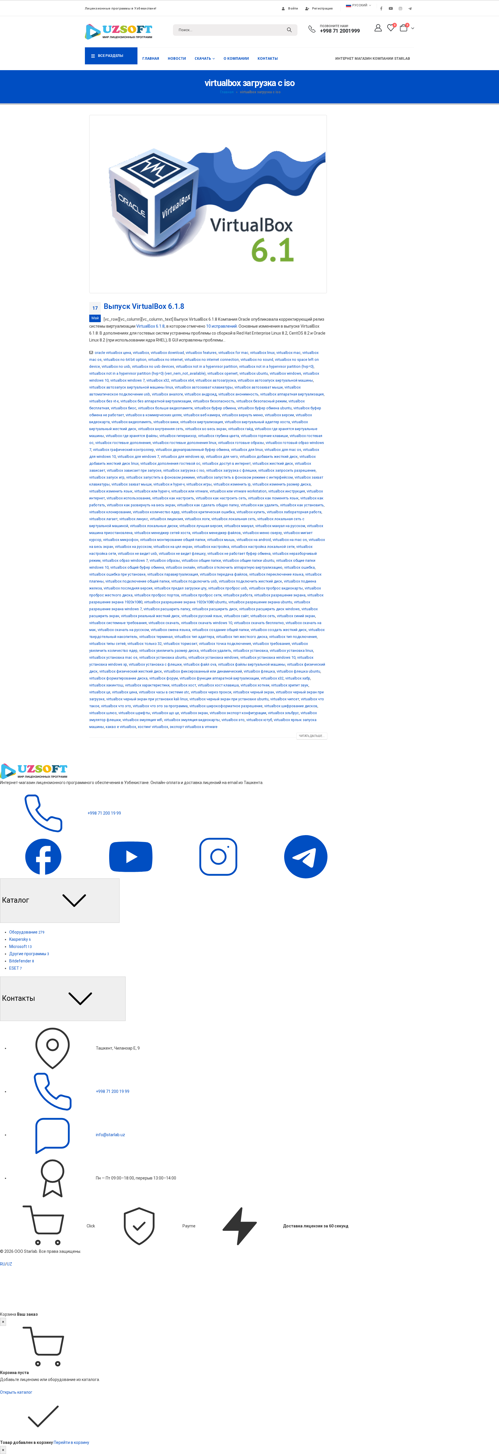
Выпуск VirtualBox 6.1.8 (144, 306)
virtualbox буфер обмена (215, 408)
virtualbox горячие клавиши (264, 436)
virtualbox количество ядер (156, 512)
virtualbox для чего (222, 456)
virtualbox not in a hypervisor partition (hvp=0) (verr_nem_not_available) (147, 373)
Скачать (203, 58)
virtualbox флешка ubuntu (298, 671)
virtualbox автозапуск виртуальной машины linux (131, 387)
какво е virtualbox (121, 727)
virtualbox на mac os (290, 539)
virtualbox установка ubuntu (163, 657)
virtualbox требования (271, 643)
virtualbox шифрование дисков (290, 706)
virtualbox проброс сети (201, 595)
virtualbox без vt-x (104, 401)
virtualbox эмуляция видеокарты (192, 720)
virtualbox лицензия (166, 519)
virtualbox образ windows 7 (125, 560)
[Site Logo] (118, 32)
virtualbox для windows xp (182, 456)
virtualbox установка (250, 650)
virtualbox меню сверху (262, 533)
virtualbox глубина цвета (218, 436)
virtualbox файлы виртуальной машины (251, 664)
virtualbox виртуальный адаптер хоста (257, 422)
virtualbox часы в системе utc (164, 692)
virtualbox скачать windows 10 (206, 623)
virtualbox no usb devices (153, 366)
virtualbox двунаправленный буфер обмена (192, 449)
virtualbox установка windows (213, 657)
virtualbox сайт (236, 616)
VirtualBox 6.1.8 (150, 326)
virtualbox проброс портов (156, 595)
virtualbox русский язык (201, 616)
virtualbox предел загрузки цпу (180, 588)
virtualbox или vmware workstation (238, 491)
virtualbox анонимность (238, 394)
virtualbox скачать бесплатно (259, 623)
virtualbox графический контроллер (123, 449)
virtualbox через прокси (211, 692)
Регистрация (322, 8)
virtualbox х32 (272, 678)
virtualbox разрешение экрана (280, 595)
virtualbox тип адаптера (194, 636)
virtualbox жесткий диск (272, 463)
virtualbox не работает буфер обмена (239, 553)
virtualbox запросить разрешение (287, 470)
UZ (9, 1264)
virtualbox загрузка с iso (183, 470)
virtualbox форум (163, 678)
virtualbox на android (254, 539)
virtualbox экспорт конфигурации (238, 713)
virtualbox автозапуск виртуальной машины (275, 380)
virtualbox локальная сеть (233, 519)
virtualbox (141, 352)
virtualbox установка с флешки (155, 664)
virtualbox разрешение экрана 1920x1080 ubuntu (185, 602)
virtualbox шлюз (103, 713)
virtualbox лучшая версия (200, 526)
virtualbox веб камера (201, 415)
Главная (150, 58)
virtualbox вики (165, 422)
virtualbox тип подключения (293, 636)
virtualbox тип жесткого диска (241, 636)
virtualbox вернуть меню (242, 415)
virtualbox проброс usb (227, 588)
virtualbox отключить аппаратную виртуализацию (239, 567)
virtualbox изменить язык (111, 491)
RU (2, 1264)
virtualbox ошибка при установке (117, 574)
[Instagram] (400, 8)
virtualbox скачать (163, 623)
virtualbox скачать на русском (123, 630)
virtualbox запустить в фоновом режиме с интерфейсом (245, 477)
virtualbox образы (165, 560)
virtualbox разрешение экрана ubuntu (260, 602)
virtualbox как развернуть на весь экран (141, 505)
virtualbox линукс (133, 519)
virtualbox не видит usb (137, 553)
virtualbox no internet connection (212, 359)
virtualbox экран (194, 713)
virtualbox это (233, 720)
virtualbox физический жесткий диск (130, 671)
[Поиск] (289, 30)
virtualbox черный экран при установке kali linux (147, 699)
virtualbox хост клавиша (218, 685)
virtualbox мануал (239, 526)
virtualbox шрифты (134, 713)
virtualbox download (167, 352)
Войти (293, 8)
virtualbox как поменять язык (273, 498)
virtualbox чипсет (284, 699)
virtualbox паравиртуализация (172, 574)
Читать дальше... (312, 736)
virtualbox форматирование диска (118, 678)
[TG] (305, 856)
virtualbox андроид (201, 394)
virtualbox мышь (221, 539)
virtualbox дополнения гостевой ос (170, 463)
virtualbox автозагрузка (215, 380)
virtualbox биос (123, 408)
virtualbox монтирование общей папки (172, 539)
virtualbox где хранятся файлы (132, 436)
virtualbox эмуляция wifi (142, 720)
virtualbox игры (199, 484)
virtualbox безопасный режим (261, 401)
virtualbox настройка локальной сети (263, 546)
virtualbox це (99, 692)
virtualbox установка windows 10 (267, 657)
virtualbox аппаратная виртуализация (292, 394)
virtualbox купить (251, 512)
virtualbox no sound (257, 359)
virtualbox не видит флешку (182, 553)
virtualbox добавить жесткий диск (269, 456)
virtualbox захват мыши (131, 484)
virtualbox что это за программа (160, 706)
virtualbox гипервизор (177, 436)
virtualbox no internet (165, 359)
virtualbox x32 (157, 380)
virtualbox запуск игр (106, 477)
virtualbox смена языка (170, 630)
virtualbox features (201, 352)
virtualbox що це (165, 713)
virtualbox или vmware (189, 491)
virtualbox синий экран (296, 616)
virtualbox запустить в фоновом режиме (160, 477)
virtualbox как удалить (259, 505)
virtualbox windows (285, 373)
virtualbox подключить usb (194, 581)
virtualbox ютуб (259, 720)
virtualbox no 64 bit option (124, 359)
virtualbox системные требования (118, 623)
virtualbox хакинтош (106, 685)
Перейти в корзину (71, 1442)
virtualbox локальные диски (154, 526)
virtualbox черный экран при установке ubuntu (229, 699)
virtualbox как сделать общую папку (208, 505)
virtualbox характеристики (147, 685)
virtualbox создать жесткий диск (279, 630)
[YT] (131, 856)
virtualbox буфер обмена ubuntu (265, 408)
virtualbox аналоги (167, 394)
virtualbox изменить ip (232, 484)
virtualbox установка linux (291, 650)
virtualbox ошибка (299, 567)
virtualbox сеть (262, 616)
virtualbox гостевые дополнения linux (184, 443)
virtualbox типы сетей (107, 643)
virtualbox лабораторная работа (294, 512)
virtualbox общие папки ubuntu (248, 560)
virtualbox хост (183, 685)
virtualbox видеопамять (131, 422)
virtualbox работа (237, 595)
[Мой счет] (378, 27)
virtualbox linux (262, 352)
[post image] (208, 204)
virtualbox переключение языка (276, 574)
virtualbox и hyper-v (169, 484)
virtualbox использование (128, 498)
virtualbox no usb (116, 366)
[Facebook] (381, 8)
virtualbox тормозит (180, 643)
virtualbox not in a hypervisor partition (206, 366)
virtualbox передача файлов (223, 574)
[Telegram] (410, 8)
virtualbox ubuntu (253, 373)
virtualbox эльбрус (283, 713)
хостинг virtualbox (153, 727)
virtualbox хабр (297, 678)
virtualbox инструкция (286, 491)
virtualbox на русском (133, 546)
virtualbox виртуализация (201, 422)
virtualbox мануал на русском (280, 526)
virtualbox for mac (233, 352)
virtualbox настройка (211, 546)
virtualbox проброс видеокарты (276, 588)
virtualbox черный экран (253, 692)
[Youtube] (391, 8)
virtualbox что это (116, 706)
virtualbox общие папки (201, 560)
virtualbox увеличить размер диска (169, 650)
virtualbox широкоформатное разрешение (225, 706)
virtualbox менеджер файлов (216, 533)
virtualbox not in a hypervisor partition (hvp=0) (276, 366)
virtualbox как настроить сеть (221, 498)
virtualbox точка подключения (225, 643)
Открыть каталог (16, 1392)
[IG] (218, 856)
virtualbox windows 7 (127, 380)
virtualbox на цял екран (172, 546)
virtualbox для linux (247, 449)
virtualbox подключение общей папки (137, 581)
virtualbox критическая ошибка (208, 512)
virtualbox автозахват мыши (258, 387)
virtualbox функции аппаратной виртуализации (219, 678)
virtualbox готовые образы (241, 443)
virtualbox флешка (259, 671)
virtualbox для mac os (283, 449)
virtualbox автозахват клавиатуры (204, 387)
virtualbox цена (124, 692)
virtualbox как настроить (173, 498)
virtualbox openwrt (222, 373)
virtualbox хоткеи (255, 685)
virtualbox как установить (302, 505)
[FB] (43, 856)
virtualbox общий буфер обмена (137, 567)
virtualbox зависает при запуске (134, 470)
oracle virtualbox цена (113, 352)
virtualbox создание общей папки (220, 630)
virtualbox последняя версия (128, 588)
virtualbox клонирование (110, 512)
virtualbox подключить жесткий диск (250, 581)
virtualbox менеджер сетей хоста (162, 533)
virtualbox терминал (156, 636)
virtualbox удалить (215, 650)
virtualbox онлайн (180, 567)
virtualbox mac (288, 352)
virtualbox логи (197, 519)
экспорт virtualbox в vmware (193, 727)
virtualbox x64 (182, 380)
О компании (236, 58)
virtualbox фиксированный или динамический (203, 671)
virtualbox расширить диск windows (269, 609)
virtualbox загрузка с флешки (231, 470)
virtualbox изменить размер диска (281, 484)
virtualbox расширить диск (214, 609)
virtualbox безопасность (213, 401)
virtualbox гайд (240, 429)
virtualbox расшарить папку (167, 609)
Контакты (268, 58)
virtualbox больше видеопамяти (165, 408)
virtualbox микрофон (120, 539)
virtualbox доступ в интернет (226, 463)
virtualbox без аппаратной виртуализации (155, 401)
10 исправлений (221, 326)
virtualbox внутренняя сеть (160, 429)
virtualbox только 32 (144, 643)
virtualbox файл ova (199, 664)
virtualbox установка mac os (113, 657)
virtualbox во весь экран (205, 429)
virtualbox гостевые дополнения (123, 443)
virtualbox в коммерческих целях (154, 415)
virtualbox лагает (103, 519)
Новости (177, 58)
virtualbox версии (279, 415)
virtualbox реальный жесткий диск (150, 616)
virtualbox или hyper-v (152, 491)
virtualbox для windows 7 (138, 456)
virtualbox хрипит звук (289, 685)
